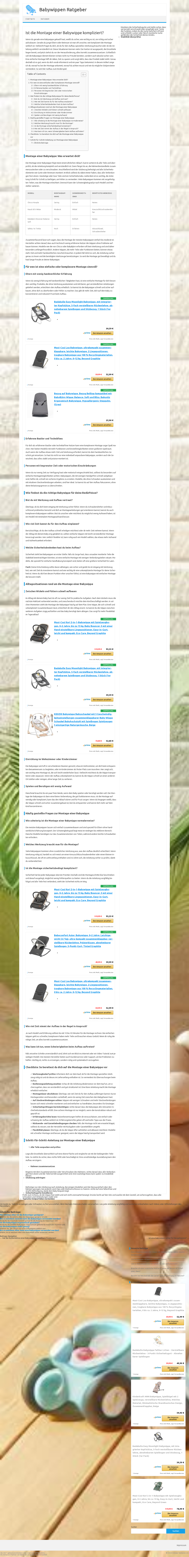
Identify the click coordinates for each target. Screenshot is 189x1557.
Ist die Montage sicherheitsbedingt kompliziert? (52, 126)
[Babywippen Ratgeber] (30, 15)
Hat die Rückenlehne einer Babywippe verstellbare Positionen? (28, 1238)
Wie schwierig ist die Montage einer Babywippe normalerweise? (58, 121)
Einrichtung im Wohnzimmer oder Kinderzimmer (53, 112)
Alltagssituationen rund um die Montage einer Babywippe (53, 107)
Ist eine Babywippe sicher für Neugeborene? (169, 1238)
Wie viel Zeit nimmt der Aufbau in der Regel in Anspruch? (56, 128)
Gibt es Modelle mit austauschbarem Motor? (149, 1259)
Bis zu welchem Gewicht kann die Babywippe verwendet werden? (30, 1219)
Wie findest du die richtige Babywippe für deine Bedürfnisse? (55, 96)
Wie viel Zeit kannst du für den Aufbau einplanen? (53, 102)
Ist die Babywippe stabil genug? (15, 1226)
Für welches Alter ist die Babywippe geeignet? (22, 1215)
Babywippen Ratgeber (63, 9)
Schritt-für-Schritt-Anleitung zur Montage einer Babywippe (54, 140)
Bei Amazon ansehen (102, 333)
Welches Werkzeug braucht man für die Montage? (53, 123)
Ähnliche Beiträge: (41, 143)
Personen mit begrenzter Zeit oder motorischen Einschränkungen (53, 92)
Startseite (30, 19)
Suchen (134, 1527)
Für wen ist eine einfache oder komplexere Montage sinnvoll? (55, 83)
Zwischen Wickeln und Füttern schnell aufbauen (52, 110)
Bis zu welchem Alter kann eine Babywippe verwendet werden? (29, 1230)
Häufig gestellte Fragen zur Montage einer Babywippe (52, 118)
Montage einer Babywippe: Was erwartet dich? (49, 80)
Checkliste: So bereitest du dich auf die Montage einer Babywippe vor (56, 135)
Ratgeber (45, 19)
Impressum (181, 1545)
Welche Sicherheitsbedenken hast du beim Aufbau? (53, 104)
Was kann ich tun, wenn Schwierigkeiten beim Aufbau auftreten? (59, 131)
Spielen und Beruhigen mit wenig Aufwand (50, 115)
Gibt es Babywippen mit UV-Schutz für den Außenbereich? (154, 1264)
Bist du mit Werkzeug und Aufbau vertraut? (51, 99)
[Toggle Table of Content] (82, 74)
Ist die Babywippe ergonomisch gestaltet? (20, 1223)
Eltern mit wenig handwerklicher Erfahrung (51, 85)
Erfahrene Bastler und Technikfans (47, 88)
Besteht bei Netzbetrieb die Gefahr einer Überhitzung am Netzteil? (157, 1276)
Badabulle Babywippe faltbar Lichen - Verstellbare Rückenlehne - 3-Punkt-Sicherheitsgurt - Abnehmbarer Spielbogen (158, 1353)
